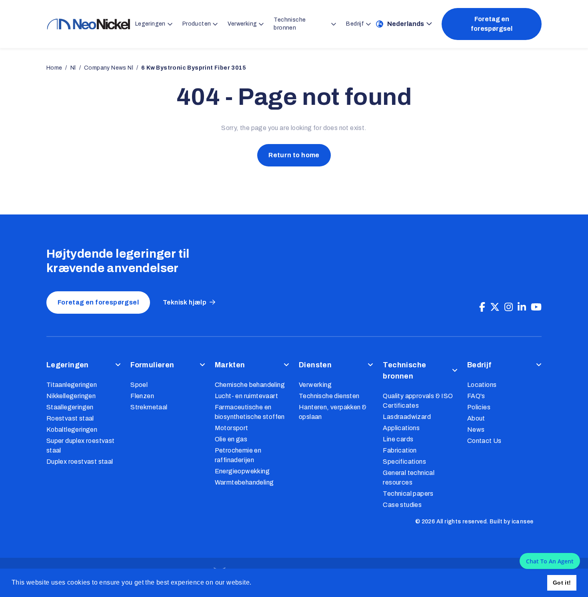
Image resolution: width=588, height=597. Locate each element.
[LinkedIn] (522, 307)
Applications (401, 428)
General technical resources (408, 477)
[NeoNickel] (88, 24)
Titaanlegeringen (71, 384)
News (476, 429)
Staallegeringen (70, 407)
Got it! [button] (562, 582)
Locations (482, 384)
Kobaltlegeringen (71, 429)
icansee (523, 522)
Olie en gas (231, 439)
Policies (478, 407)
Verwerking (315, 384)
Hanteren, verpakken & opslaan (332, 412)
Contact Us (484, 440)
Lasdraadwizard (407, 416)
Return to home (294, 155)
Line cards (398, 439)
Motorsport (231, 428)
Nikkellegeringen (71, 396)
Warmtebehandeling (244, 482)
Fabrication (399, 450)
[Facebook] (482, 307)
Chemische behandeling (250, 384)
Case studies (402, 504)
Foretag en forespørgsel (491, 24)
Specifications (404, 461)
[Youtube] (536, 307)
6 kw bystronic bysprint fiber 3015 (193, 68)
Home (54, 68)
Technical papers (408, 493)
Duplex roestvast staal (79, 461)
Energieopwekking (242, 471)
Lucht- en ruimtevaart (246, 396)
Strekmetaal (148, 407)
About (476, 418)
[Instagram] (508, 307)
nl (73, 68)
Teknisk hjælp (184, 302)
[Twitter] (495, 307)
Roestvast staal (70, 418)
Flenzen (142, 396)
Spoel (139, 384)
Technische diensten (329, 396)
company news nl (108, 68)
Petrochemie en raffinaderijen (238, 455)
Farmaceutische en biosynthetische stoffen (250, 412)
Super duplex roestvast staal (80, 445)
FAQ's (476, 396)
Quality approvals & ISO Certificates (418, 401)
